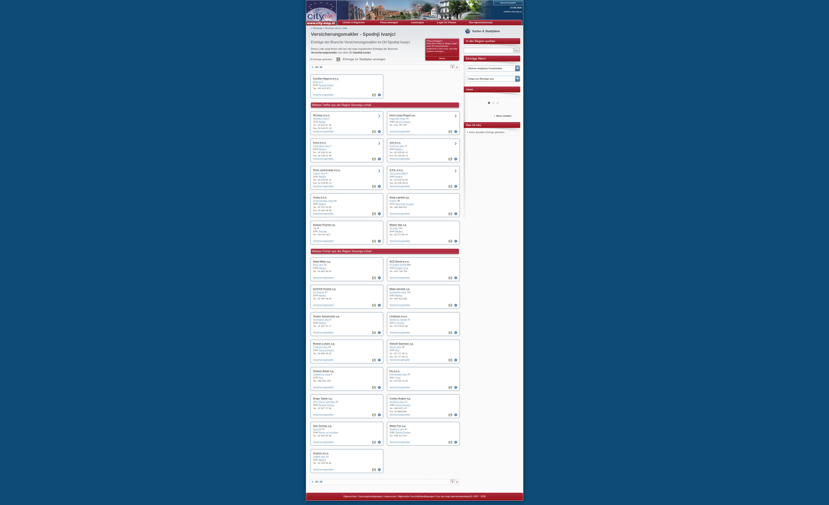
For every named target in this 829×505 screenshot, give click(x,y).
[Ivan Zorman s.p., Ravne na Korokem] (379, 442)
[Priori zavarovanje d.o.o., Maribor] (379, 186)
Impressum (390, 496)
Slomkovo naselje (398, 319)
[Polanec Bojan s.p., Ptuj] (379, 387)
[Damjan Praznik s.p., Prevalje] (379, 241)
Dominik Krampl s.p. (324, 289)
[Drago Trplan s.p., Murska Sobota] (379, 415)
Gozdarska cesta (397, 292)
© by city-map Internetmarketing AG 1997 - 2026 (460, 496)
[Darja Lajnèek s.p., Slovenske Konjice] (455, 214)
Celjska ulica (319, 456)
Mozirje (322, 122)
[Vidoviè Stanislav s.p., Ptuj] (455, 360)
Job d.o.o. (395, 142)
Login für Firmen (446, 22)
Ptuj (397, 350)
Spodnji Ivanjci (326, 85)
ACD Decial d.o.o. (399, 261)
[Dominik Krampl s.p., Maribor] (379, 305)
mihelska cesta (320, 118)
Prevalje (323, 231)
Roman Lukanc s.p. (324, 343)
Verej (397, 377)
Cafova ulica (319, 173)
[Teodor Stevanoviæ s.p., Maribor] (379, 332)
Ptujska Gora (401, 268)
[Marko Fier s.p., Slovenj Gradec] (455, 442)
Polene (393, 201)
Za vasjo (393, 228)
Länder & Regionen (354, 22)
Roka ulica (318, 265)
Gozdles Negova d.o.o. (326, 78)
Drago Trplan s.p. (322, 398)
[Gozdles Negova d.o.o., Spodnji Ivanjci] (379, 95)
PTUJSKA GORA (397, 265)
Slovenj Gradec (403, 122)
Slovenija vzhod (332, 28)
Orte (345, 28)
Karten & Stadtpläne (486, 31)
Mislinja (398, 295)
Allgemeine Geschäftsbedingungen (416, 496)
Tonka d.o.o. (320, 197)
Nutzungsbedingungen (370, 496)
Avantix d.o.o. (321, 453)
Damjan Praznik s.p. (324, 224)
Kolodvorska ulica (398, 374)
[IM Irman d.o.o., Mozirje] (379, 131)
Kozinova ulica (396, 146)
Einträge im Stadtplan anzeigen (364, 59)
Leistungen (417, 22)
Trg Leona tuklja (397, 173)
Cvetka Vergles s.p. (400, 398)
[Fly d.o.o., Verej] (455, 387)
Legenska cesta (397, 118)
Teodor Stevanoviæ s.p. (326, 316)
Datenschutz (350, 496)
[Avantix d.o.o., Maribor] (379, 469)
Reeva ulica (395, 347)
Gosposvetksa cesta (323, 201)
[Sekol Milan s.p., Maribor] (379, 278)
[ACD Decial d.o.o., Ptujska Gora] (455, 278)
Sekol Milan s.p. (322, 261)
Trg (314, 228)
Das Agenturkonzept (481, 22)
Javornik (317, 429)
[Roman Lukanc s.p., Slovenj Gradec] (379, 360)
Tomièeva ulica (320, 347)
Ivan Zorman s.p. (322, 426)
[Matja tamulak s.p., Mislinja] (455, 305)
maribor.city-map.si (513, 11)
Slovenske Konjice (404, 204)
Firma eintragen (389, 22)
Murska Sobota (326, 405)
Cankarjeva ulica (321, 146)
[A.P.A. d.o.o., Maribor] (455, 186)
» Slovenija (316, 28)
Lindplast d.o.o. (398, 316)
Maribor (322, 149)
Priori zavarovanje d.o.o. (326, 170)
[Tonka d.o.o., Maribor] (379, 214)
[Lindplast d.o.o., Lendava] (455, 332)
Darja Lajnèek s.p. (399, 197)
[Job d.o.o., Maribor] (455, 159)
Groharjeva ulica (321, 319)
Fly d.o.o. (394, 371)
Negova (317, 82)
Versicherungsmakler (323, 94)
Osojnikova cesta (321, 374)
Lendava (399, 323)
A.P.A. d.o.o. (396, 170)
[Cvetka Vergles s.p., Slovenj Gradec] (455, 415)
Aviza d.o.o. (319, 142)
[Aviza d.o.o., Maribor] (379, 159)
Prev (472, 95)
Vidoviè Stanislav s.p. (401, 343)
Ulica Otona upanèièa (324, 402)
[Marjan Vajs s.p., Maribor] (455, 241)
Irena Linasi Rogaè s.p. (402, 115)
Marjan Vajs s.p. (398, 224)
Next (514, 95)
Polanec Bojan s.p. (323, 371)
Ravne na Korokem (328, 432)
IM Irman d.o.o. (321, 115)
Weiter (442, 58)
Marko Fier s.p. (397, 426)
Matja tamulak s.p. (399, 289)
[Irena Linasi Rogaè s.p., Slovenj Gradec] (455, 131)
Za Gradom (318, 292)
